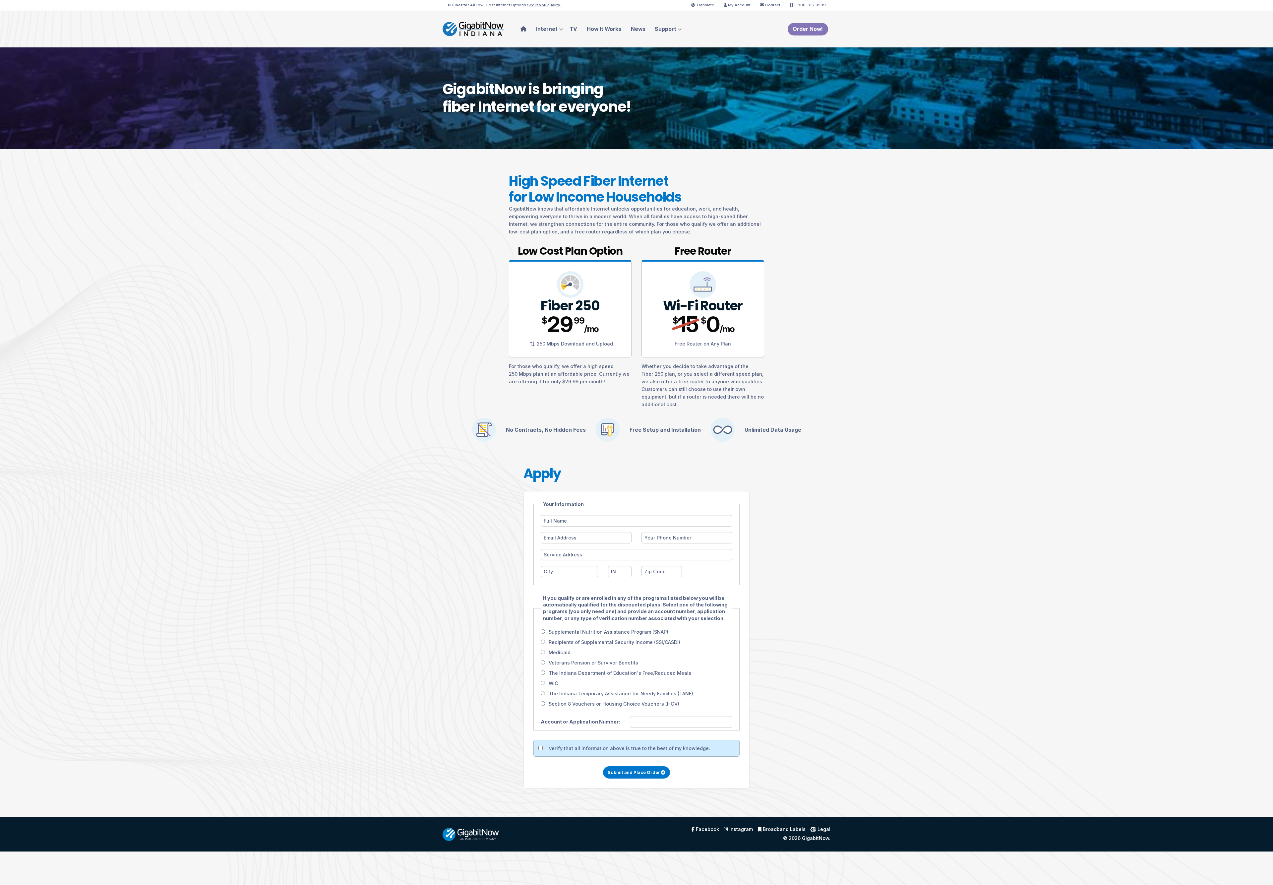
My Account (739, 5)
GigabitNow (815, 838)
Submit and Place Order (634, 772)
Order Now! (808, 29)
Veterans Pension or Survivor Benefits (593, 662)
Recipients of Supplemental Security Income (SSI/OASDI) (614, 642)
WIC (553, 683)
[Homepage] (473, 29)
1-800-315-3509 (809, 5)
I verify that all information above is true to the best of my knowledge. (628, 748)
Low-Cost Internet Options (506, 5)
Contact (772, 5)
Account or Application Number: (580, 722)
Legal (823, 829)
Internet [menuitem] (547, 29)
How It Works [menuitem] (604, 29)
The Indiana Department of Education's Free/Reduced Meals (620, 673)
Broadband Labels (783, 829)
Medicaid (560, 652)
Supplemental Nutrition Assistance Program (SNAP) (608, 632)
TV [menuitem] (573, 29)
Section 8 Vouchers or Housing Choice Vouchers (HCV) (614, 704)
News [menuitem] (638, 29)
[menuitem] (523, 29)
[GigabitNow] (471, 834)
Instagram (740, 829)
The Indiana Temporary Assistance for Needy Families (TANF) (621, 693)
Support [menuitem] (665, 29)
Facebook (707, 829)
